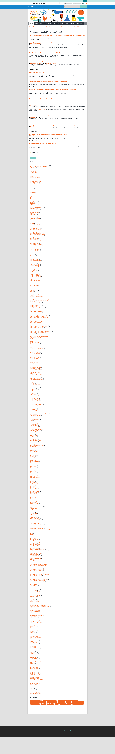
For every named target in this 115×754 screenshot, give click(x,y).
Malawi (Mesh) (32, 470)
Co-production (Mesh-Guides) (34, 249)
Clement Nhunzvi (33, 43)
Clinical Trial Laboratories (34, 222)
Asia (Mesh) (32, 188)
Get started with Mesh (41, 26)
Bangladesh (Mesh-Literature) (34, 196)
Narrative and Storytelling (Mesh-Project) (36, 506)
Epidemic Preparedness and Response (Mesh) (37, 307)
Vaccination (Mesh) (33, 657)
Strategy (31, 627)
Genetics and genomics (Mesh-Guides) (36, 378)
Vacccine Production (33, 656)
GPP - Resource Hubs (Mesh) (34, 405)
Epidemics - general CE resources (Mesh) (36, 311)
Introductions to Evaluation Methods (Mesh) (37, 445)
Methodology (32, 496)
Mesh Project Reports (33, 493)
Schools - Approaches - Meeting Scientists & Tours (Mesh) (39, 574)
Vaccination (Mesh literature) (34, 658)
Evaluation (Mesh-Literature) (34, 357)
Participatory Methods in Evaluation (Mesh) (37, 524)
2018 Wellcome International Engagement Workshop (38, 166)
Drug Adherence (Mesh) (34, 279)
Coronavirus (32, 253)
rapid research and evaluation (35, 544)
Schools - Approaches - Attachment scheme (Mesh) (38, 564)
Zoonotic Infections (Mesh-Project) (35, 693)
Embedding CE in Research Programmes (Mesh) (37, 296)
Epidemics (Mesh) (33, 333)
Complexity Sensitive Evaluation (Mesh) (36, 245)
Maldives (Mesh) (32, 476)
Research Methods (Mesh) (34, 554)
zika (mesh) (32, 688)
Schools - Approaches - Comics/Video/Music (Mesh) (38, 565)
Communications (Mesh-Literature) (35, 229)
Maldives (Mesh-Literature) (34, 477)
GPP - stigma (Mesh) (33, 409)
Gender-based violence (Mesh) (35, 372)
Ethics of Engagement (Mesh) (35, 343)
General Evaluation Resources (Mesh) (36, 374)
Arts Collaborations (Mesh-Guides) (35, 183)
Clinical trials (32, 223)
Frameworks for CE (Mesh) (34, 368)
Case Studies (32, 206)
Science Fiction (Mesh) (33, 590)
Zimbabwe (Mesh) (33, 689)
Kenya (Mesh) (32, 450)
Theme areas (42, 23)
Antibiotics (31, 176)
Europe (31, 347)
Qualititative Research (33, 543)
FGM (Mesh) (32, 363)
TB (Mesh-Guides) (33, 632)
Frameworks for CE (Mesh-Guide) (35, 369)
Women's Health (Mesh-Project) (35, 683)
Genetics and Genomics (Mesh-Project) (36, 379)
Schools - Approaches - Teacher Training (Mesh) (37, 580)
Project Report (32, 538)
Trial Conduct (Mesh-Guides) (34, 643)
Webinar (31, 671)
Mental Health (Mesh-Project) (34, 491)
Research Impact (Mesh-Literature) (35, 553)
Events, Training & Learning (58, 23)
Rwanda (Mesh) (32, 560)
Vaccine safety (32, 662)
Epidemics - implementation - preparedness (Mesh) (38, 332)
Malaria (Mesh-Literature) (34, 466)
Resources (36, 23)
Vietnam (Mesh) (32, 666)
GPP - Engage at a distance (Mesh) (35, 392)
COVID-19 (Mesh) (32, 255)
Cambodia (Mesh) (33, 203)
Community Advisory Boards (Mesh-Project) (37, 235)
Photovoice (32, 534)
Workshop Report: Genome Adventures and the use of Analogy (42, 98)
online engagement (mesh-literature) (36, 519)
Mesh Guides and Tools (33, 492)
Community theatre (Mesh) (34, 243)
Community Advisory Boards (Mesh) (36, 232)
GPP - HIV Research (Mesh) (34, 395)
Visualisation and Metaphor (34, 668)
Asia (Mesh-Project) (33, 191)
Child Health (32, 213)
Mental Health (32, 487)
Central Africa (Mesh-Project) (34, 212)
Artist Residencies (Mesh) (34, 180)
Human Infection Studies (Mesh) (35, 430)
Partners (77, 23)
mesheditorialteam (39, 43)
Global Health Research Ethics (35, 384)
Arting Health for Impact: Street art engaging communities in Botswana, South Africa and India (48, 81)
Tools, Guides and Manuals (34, 640)
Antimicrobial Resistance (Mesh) (35, 177)
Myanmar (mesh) (33, 502)
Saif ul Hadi (54, 63)
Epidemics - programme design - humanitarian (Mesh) (39, 336)
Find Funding (72, 23)
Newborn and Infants (33, 511)
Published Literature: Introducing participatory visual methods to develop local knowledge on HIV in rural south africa (52, 89)
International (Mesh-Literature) (35, 444)
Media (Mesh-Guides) (33, 482)
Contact (56, 26)
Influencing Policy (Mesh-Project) (35, 440)
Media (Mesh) (32, 481)
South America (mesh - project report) (36, 615)
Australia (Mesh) (32, 192)
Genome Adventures (41, 109)
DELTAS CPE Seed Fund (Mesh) (35, 264)
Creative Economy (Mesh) (34, 258)
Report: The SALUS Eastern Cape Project (37, 72)
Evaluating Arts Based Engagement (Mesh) (37, 348)
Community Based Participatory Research (36, 237)
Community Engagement (34, 238)
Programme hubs (49, 23)
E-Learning (31, 295)
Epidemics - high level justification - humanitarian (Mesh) (39, 315)
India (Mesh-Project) (33, 436)
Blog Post (31, 198)
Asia (30, 187)
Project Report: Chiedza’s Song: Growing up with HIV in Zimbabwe (42, 143)
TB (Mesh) (31, 631)
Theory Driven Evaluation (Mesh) (35, 637)
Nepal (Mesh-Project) (33, 508)
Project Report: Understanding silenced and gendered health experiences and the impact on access (49, 61)
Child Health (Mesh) (33, 214)
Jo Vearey (31, 135)
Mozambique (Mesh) (33, 501)
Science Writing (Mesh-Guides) (35, 594)
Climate (31, 219)
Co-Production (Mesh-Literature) (35, 250)
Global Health (32, 383)
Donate (62, 3)
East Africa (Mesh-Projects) (34, 289)
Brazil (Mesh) (32, 202)
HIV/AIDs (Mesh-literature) (34, 424)
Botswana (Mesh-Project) (34, 201)
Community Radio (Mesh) (34, 239)
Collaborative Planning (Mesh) (35, 224)
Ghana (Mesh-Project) (33, 382)
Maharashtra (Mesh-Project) (34, 461)
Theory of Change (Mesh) (34, 638)
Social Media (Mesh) (33, 600)
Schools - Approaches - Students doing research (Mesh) (39, 579)
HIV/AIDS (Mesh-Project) (34, 425)
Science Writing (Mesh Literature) (35, 595)
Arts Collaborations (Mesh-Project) (35, 186)
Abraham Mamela (33, 105)
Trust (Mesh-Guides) (33, 652)
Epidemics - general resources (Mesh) (36, 312)
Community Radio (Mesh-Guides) (35, 240)
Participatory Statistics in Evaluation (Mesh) (37, 528)
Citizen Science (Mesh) (33, 217)
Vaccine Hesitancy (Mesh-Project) (35, 661)
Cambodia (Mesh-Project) (34, 204)
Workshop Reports (33, 684)
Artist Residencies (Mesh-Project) (35, 181)
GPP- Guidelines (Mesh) (34, 394)
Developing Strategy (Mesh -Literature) (36, 266)
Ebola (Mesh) (32, 291)
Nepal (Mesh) (32, 507)
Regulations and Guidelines (34, 548)
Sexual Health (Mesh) (33, 596)
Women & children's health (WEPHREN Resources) (38, 679)
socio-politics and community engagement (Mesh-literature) (39, 606)
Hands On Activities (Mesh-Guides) (35, 415)
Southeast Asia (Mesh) (33, 617)
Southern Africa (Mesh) (33, 621)
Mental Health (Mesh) (33, 488)
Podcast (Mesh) (32, 537)
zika (30, 687)
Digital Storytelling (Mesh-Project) (35, 276)
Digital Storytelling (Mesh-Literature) (36, 275)
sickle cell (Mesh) (33, 599)
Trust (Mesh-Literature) (33, 653)
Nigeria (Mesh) (32, 512)
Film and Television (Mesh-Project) (35, 367)
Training (31, 641)
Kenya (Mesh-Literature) (34, 451)
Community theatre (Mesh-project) (35, 244)
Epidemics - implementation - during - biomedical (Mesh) (39, 317)
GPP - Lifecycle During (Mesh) (35, 400)
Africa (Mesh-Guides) (33, 171)
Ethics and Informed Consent (34, 342)
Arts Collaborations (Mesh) (34, 182)
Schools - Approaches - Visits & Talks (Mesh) (37, 581)
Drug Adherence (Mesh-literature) (35, 280)
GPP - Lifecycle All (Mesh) (34, 398)
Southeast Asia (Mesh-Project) (35, 620)
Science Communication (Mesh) (35, 589)
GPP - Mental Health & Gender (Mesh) (36, 404)
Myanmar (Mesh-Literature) (34, 503)
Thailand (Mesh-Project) (34, 636)
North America (32, 514)
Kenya (31, 449)
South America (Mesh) (33, 612)
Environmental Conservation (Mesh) (36, 302)
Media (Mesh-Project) (33, 485)
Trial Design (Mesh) (33, 646)
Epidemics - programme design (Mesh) (36, 337)
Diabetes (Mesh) (32, 269)
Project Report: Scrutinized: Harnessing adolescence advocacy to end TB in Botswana (46, 52)
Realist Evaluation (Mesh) (34, 545)
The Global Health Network (37, 3)
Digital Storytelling (33, 271)
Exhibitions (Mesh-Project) (34, 362)
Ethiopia (31, 346)
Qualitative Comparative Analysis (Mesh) (36, 542)
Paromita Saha (38, 63)
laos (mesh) (32, 454)
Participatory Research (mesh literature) (36, 527)
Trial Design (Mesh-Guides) (34, 647)
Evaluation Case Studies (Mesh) (35, 353)
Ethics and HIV (32, 341)
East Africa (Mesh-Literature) (34, 286)
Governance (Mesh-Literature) (35, 387)
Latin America (32, 456)
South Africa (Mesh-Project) (34, 611)
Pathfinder (31, 532)
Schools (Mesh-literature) (34, 586)
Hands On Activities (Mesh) (34, 414)
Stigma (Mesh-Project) (33, 626)
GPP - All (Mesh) (32, 388)
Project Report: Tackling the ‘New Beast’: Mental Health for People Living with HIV (45, 115)
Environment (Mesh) (33, 306)
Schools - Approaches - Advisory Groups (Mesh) (37, 563)
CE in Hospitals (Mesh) (33, 208)
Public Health (32, 540)
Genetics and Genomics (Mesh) (35, 377)
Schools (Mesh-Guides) (33, 584)
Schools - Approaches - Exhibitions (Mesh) (37, 569)
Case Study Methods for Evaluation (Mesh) (37, 207)
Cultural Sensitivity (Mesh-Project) (35, 260)
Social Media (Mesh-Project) (34, 604)
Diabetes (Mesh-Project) (34, 270)
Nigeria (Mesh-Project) (33, 513)
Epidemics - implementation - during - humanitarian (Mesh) (39, 320)
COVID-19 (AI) (32, 254)
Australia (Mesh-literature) (34, 193)
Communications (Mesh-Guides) (35, 228)
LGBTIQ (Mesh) (32, 457)
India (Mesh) (32, 434)
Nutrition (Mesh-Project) (34, 517)
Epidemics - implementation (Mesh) (36, 322)
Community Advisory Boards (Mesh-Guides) (37, 233)
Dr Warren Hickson (33, 73)
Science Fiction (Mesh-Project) (35, 591)
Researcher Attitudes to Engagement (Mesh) (37, 549)
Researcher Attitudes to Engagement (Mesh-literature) (39, 550)
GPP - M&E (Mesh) (33, 403)
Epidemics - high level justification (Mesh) (37, 316)
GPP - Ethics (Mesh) (33, 393)
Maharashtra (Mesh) (33, 460)
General (31, 373)
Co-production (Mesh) (33, 248)
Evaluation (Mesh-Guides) (34, 356)
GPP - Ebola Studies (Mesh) (34, 390)
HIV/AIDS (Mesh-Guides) (34, 423)
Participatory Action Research (34, 523)
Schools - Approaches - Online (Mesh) (36, 575)
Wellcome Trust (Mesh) (33, 672)
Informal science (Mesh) (34, 441)
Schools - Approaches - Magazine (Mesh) (36, 573)
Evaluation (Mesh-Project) (34, 358)
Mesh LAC (81, 23)
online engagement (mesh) (34, 518)
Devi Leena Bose (33, 63)
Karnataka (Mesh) (33, 446)
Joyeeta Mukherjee (49, 63)
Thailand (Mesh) (32, 635)
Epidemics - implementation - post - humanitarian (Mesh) (39, 326)
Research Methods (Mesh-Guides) (35, 555)
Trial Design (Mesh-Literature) (34, 648)
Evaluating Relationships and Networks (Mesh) (37, 351)
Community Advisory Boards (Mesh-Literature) (37, 234)
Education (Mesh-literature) (34, 294)
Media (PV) (32, 486)
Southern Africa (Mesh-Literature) (35, 622)
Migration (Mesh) (33, 497)
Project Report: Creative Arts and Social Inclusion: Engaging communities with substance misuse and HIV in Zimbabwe (53, 42)
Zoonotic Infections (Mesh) (34, 692)
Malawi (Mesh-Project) (33, 472)
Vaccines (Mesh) (32, 663)
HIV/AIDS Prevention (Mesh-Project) (36, 429)
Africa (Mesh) (32, 170)
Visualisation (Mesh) (33, 669)
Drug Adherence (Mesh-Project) (35, 281)
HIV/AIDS (31, 420)
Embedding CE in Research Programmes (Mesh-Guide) (39, 297)
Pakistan (31, 522)
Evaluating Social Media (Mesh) (35, 352)
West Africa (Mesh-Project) (34, 678)
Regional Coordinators (69, 26)
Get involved (66, 23)
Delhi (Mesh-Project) (33, 263)
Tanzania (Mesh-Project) (34, 630)
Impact (30, 26)
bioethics (31, 197)
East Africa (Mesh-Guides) (34, 285)
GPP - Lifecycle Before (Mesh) (35, 399)
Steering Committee (49, 26)
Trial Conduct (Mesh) (33, 642)
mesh (30, 7)
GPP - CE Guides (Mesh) (34, 389)
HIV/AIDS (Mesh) (32, 421)
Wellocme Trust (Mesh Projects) (35, 673)
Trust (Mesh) (32, 651)
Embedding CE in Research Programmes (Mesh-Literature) (39, 299)
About (34, 26)
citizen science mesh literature (35, 218)
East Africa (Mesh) (33, 284)
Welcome (31, 23)
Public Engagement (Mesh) (34, 539)
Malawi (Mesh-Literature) (34, 471)
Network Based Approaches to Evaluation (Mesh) (38, 509)
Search (83, 6)
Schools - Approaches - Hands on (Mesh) (36, 570)
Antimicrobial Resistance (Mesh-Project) (36, 178)
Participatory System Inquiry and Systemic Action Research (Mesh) (40, 529)
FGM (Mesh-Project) (33, 364)
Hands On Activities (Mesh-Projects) (35, 418)
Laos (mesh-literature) (33, 455)
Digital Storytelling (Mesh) (34, 274)
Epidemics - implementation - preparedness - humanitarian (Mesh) (41, 331)
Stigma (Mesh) (32, 625)
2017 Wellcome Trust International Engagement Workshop (39, 165)
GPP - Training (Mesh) (33, 410)
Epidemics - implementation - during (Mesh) (37, 321)
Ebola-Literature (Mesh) (33, 290)
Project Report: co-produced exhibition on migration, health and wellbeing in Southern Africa (48, 134)
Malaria (31, 462)
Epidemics (31, 310)
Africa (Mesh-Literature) (33, 172)
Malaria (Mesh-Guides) (33, 465)
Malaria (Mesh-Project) (33, 467)
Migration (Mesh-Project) (34, 498)
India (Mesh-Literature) (33, 435)
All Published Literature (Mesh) (35, 175)
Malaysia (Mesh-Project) (34, 475)
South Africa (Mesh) (33, 607)
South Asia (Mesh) (33, 616)
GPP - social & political (33, 408)
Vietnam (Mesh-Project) (34, 667)
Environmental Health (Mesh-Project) (36, 305)
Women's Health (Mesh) (34, 682)
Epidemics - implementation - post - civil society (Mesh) (39, 325)
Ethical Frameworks (33, 338)
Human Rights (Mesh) (33, 431)
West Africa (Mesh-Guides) (34, 677)
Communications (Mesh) (34, 227)
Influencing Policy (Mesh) (34, 439)
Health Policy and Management (35, 419)
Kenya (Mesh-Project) (33, 452)
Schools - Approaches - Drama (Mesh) (36, 568)
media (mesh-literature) (34, 483)
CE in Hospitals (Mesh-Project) (35, 209)
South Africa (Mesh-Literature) (35, 610)
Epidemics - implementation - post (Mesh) (37, 327)
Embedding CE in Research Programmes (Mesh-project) (39, 300)
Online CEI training (77, 26)
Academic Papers (33, 167)
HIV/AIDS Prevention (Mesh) (34, 426)
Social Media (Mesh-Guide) (34, 601)
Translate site (61, 26)
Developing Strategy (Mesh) (34, 265)
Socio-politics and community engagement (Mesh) (38, 605)
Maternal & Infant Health (34, 480)
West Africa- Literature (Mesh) (35, 674)
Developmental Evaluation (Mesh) (35, 268)
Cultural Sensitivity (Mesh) (34, 259)
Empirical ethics (32, 301)
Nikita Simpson (32, 117)
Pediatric (31, 533)
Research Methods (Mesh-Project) (35, 558)
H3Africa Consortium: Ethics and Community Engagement (39, 413)
